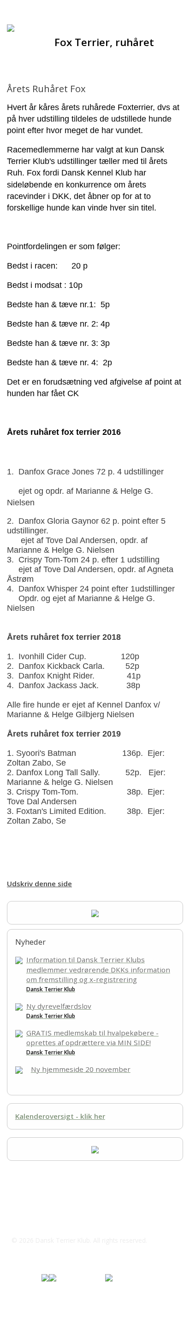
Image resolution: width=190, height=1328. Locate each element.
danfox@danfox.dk (52, 1222)
